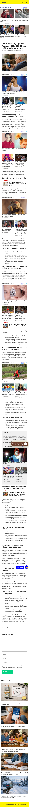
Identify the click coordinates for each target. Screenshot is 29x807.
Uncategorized (7, 627)
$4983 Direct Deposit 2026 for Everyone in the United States (17, 325)
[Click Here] (26, 567)
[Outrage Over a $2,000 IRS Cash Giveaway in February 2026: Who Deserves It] (14, 738)
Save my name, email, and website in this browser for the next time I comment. (13, 666)
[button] (22, 2)
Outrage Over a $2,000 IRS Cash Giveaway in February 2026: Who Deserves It (17, 494)
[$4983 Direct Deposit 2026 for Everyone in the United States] (14, 715)
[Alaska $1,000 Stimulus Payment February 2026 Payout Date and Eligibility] (14, 785)
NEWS (4, 2)
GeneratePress (21, 804)
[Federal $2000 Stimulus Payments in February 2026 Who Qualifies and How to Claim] (14, 762)
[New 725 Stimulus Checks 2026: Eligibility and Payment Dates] (14, 692)
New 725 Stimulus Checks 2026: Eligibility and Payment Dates (17, 183)
